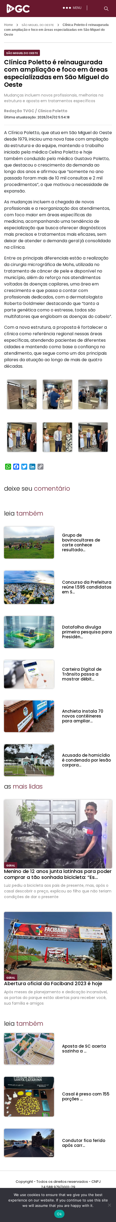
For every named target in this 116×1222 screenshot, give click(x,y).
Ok (59, 1214)
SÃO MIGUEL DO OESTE (38, 25)
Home (8, 25)
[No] (109, 1205)
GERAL (10, 866)
